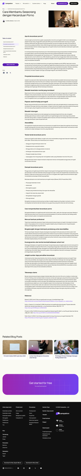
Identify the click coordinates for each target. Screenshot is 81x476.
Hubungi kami (32, 418)
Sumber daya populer (48, 411)
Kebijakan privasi (47, 438)
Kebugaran (5, 418)
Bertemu (5, 445)
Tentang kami (32, 411)
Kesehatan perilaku (7, 411)
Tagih (4, 456)
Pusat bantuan (46, 418)
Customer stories (36, 3)
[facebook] (18, 468)
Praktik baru (5, 420)
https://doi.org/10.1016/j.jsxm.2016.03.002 (36, 308)
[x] (35, 468)
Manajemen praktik (20, 415)
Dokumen (5, 447)
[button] (8, 468)
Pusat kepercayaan (47, 431)
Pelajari (44, 422)
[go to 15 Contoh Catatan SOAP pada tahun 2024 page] (15, 347)
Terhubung (5, 434)
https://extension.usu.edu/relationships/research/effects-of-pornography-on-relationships (49, 301)
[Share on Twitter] (10, 72)
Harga (44, 3)
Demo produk (19, 411)
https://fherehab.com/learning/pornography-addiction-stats (41, 317)
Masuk (52, 3)
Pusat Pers (31, 415)
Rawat (4, 453)
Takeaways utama (6, 54)
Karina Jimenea (10, 20)
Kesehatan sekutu (7, 415)
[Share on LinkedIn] (3, 72)
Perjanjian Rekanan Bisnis (34, 423)
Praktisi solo (5, 422)
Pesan (4, 439)
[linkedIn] (29, 468)
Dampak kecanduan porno (8, 48)
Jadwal (4, 437)
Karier (30, 413)
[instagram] (24, 468)
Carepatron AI (19, 418)
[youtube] (41, 468)
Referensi (5, 56)
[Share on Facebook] (7, 72)
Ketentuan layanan (33, 420)
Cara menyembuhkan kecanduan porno (9, 52)
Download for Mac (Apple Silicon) (12, 462)
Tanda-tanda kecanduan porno (9, 46)
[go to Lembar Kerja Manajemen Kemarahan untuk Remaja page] (40, 347)
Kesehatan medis (7, 413)
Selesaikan (5, 451)
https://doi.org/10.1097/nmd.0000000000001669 (46, 313)
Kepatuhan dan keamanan (46, 435)
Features (17, 3)
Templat (45, 414)
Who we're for (26, 3)
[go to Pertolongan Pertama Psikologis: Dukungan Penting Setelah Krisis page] (66, 347)
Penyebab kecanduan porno (8, 44)
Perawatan (5, 443)
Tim (3, 425)
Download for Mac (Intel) (32, 462)
